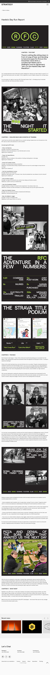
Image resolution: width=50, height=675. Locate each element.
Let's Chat (6, 646)
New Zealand (44, 1)
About (29, 661)
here (34, 523)
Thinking (41, 661)
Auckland (19, 650)
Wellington (4, 650)
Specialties (34, 661)
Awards (24, 661)
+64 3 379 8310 (36, 652)
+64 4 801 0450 (5, 652)
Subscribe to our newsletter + (8, 661)
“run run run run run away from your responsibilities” (35, 365)
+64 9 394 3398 (20, 652)
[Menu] (47, 4)
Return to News (6, 10)
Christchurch (36, 650)
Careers (18, 661)
